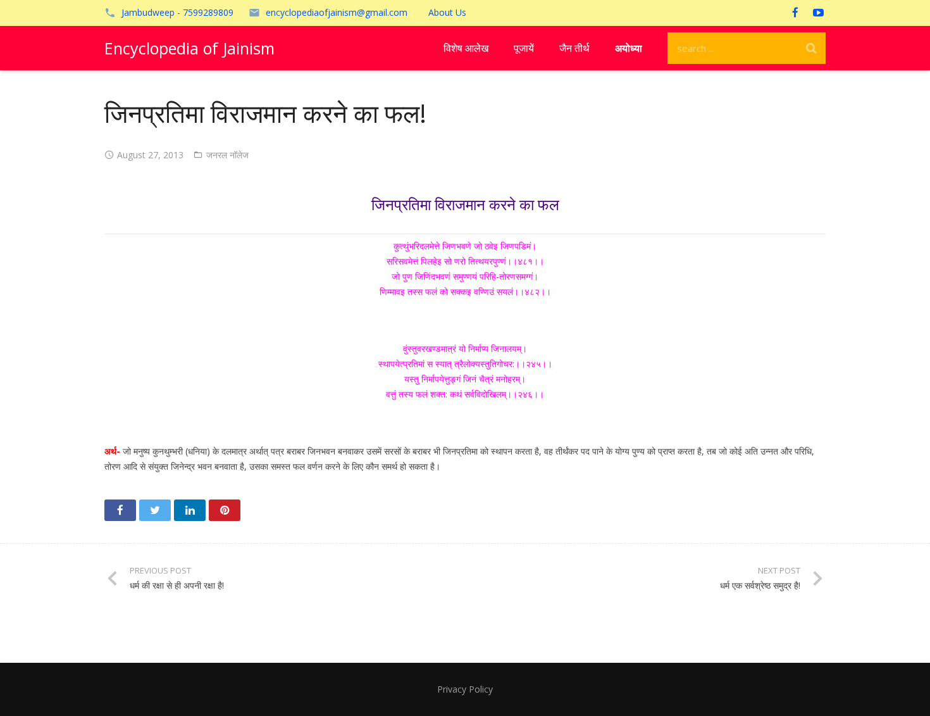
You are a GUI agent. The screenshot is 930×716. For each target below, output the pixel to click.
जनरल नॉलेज (227, 155)
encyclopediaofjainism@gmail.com (336, 12)
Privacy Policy (465, 689)
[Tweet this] (155, 510)
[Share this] (120, 510)
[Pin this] (224, 510)
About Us (447, 12)
